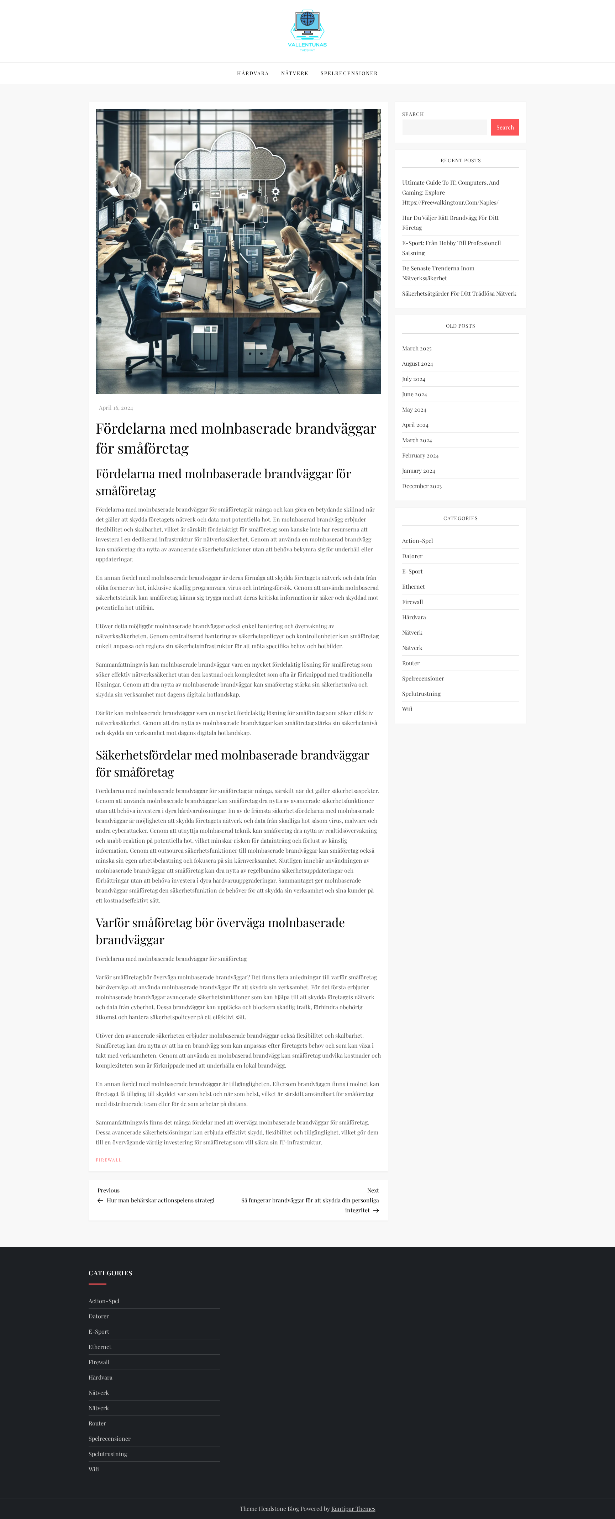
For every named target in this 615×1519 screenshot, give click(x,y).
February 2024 (420, 455)
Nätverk (295, 73)
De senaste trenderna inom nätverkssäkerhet (438, 273)
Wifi (407, 709)
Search (413, 114)
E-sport (412, 571)
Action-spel (417, 540)
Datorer (412, 556)
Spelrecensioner (349, 73)
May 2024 (414, 409)
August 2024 (417, 363)
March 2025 (417, 348)
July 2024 (413, 378)
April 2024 (415, 424)
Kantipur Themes (353, 1508)
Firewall (109, 1160)
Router (411, 663)
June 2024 (414, 394)
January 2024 (418, 470)
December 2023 (422, 485)
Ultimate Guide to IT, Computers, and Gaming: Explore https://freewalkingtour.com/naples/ (450, 192)
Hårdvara (253, 73)
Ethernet (413, 586)
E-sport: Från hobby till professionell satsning (451, 248)
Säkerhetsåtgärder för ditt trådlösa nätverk (459, 293)
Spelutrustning (421, 693)
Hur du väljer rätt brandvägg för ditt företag (450, 223)
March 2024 (417, 440)
